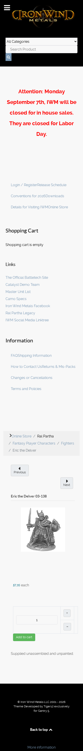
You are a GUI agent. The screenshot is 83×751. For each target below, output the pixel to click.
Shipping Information (35, 355)
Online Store (58, 207)
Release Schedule (51, 185)
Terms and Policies (26, 389)
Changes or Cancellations (31, 378)
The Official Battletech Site (27, 277)
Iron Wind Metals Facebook (28, 306)
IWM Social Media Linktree (27, 320)
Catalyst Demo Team (23, 285)
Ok (5, 740)
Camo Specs (16, 299)
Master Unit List (18, 292)
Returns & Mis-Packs (58, 367)
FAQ (14, 355)
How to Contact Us (26, 367)
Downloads (55, 196)
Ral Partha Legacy (20, 313)
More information (41, 747)
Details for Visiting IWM (29, 207)
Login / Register (24, 185)
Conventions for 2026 (28, 196)
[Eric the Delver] (43, 529)
